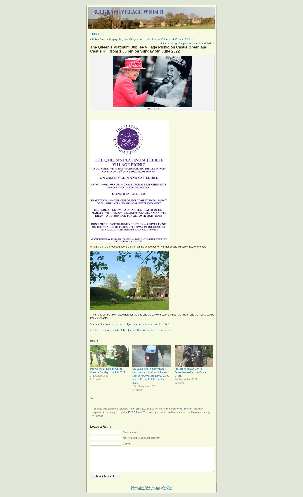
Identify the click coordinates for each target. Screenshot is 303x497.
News (179, 408)
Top (92, 398)
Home (95, 33)
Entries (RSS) (136, 489)
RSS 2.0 (132, 412)
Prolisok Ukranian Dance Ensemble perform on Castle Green (190, 372)
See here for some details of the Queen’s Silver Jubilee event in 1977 (129, 324)
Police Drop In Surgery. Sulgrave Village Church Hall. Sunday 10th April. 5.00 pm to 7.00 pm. (143, 39)
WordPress (167, 487)
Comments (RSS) (153, 489)
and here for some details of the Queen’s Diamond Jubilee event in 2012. (131, 330)
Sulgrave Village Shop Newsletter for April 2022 (186, 43)
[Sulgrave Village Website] (151, 16)
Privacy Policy (166, 489)
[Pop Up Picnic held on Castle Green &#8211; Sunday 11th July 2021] (109, 356)
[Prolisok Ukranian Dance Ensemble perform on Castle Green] (194, 356)
